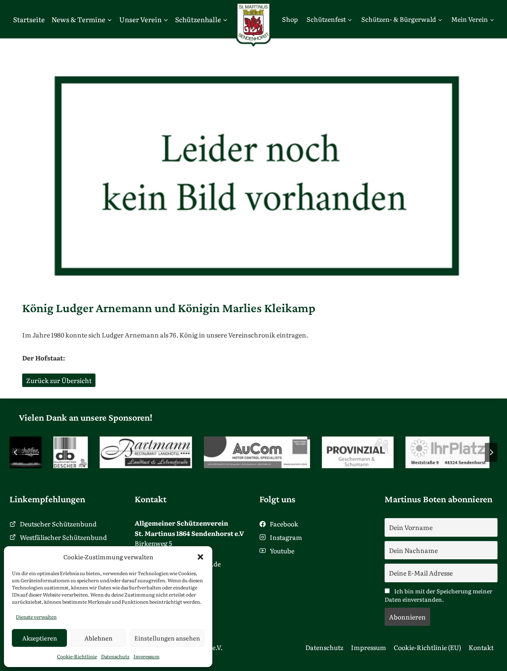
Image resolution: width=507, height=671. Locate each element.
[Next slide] (491, 452)
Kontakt (481, 647)
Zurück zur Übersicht (58, 380)
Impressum (146, 656)
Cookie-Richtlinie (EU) (427, 647)
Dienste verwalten (36, 616)
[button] (200, 557)
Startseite (29, 19)
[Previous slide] (16, 452)
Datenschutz (115, 656)
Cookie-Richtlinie (77, 656)
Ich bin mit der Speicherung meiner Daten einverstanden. (438, 595)
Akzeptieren (39, 637)
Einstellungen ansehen (167, 637)
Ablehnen (98, 637)
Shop (290, 19)
